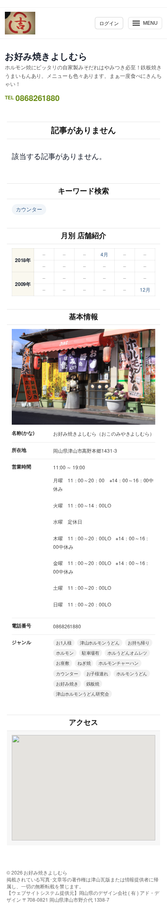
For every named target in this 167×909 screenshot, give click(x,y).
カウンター (29, 209)
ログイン (109, 22)
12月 (145, 289)
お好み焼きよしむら (46, 56)
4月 (104, 254)
